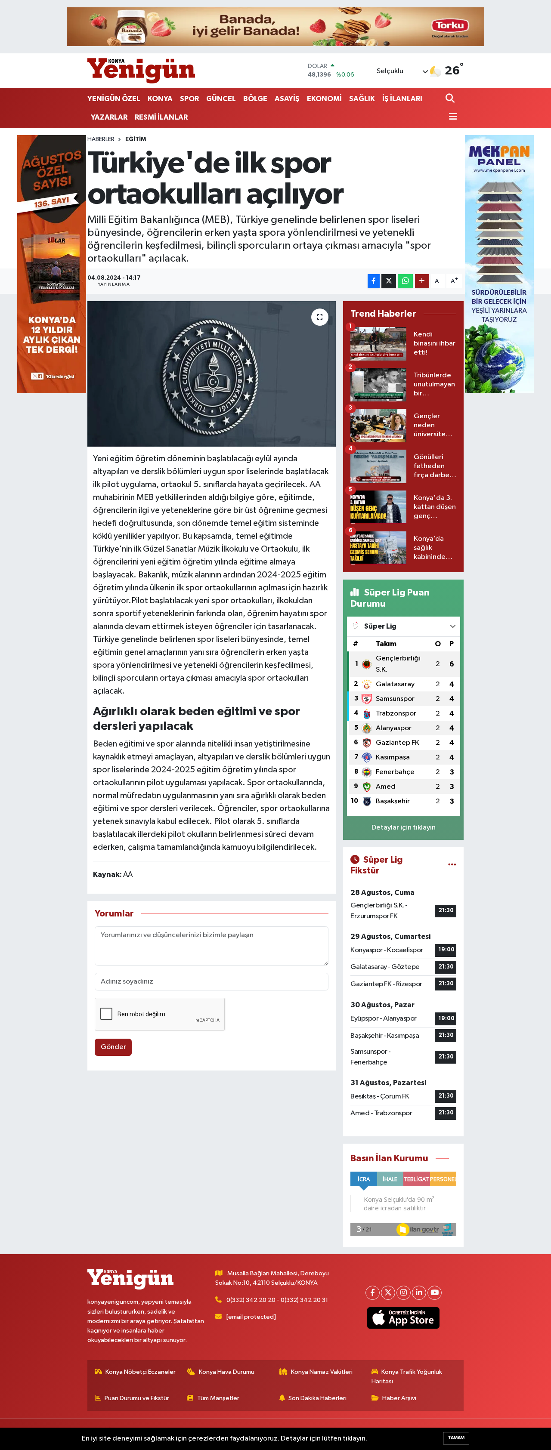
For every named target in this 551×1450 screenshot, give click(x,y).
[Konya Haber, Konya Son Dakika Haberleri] (141, 70)
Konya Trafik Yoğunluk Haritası (407, 1377)
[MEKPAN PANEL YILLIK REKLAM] (499, 264)
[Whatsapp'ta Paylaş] (405, 281)
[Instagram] (403, 1293)
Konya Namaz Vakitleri (322, 1372)
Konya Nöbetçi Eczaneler (140, 1372)
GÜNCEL (221, 98)
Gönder (113, 1047)
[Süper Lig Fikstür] (452, 865)
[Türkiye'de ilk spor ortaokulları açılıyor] (211, 374)
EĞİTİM (135, 139)
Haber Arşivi (399, 1398)
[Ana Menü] (452, 117)
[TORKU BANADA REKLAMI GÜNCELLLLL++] (275, 26)
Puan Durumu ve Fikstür (137, 1398)
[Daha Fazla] (422, 281)
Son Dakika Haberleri (317, 1398)
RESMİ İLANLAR (161, 117)
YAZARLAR (109, 117)
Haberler (101, 139)
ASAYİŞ (287, 98)
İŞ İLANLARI (402, 98)
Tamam (456, 1437)
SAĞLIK (362, 98)
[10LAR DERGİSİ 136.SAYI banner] (51, 264)
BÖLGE (255, 98)
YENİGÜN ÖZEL (113, 98)
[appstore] (403, 1318)
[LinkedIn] (419, 1293)
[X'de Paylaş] (388, 281)
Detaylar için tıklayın (403, 827)
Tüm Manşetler (218, 1398)
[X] (388, 1293)
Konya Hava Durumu (226, 1372)
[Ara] (451, 99)
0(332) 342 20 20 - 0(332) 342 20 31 (277, 1300)
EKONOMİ (324, 98)
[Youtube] (434, 1293)
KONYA (160, 98)
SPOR (189, 98)
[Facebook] (372, 1293)
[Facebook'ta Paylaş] (374, 281)
